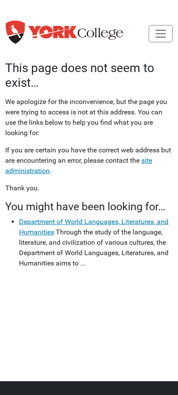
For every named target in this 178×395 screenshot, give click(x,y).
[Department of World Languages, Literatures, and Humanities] (77, 34)
